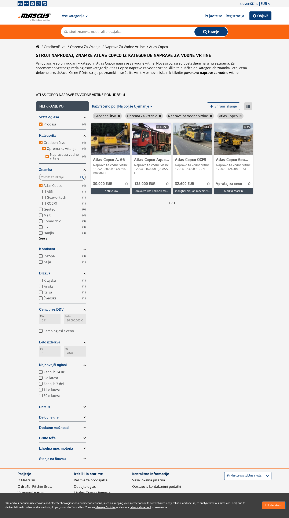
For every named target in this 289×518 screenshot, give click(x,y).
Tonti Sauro (110, 191)
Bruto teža (47, 438)
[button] (62, 106)
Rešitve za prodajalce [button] (90, 480)
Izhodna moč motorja (56, 448)
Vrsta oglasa (49, 117)
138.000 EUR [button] (145, 184)
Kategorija (47, 135)
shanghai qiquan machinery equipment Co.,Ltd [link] (204, 191)
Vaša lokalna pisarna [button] (148, 480)
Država (44, 273)
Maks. (68, 316)
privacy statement (140, 507)
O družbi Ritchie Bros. (35, 486)
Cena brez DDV (51, 309)
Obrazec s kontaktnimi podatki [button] (156, 486)
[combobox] (227, 476)
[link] (110, 139)
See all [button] (44, 238)
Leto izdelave (49, 342)
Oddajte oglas (85, 486)
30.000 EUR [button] (102, 184)
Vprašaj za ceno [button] (229, 184)
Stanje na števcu (52, 459)
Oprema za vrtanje (85, 46)
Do (41, 349)
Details (44, 407)
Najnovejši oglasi (53, 365)
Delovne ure (49, 417)
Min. (42, 316)
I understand (273, 505)
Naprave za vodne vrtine (125, 46)
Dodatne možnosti (54, 428)
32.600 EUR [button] (184, 184)
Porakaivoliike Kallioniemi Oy (152, 191)
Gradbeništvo (55, 46)
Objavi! (262, 16)
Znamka (45, 169)
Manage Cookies (105, 507)
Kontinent (47, 249)
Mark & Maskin (233, 191)
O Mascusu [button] (26, 480)
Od (66, 349)
